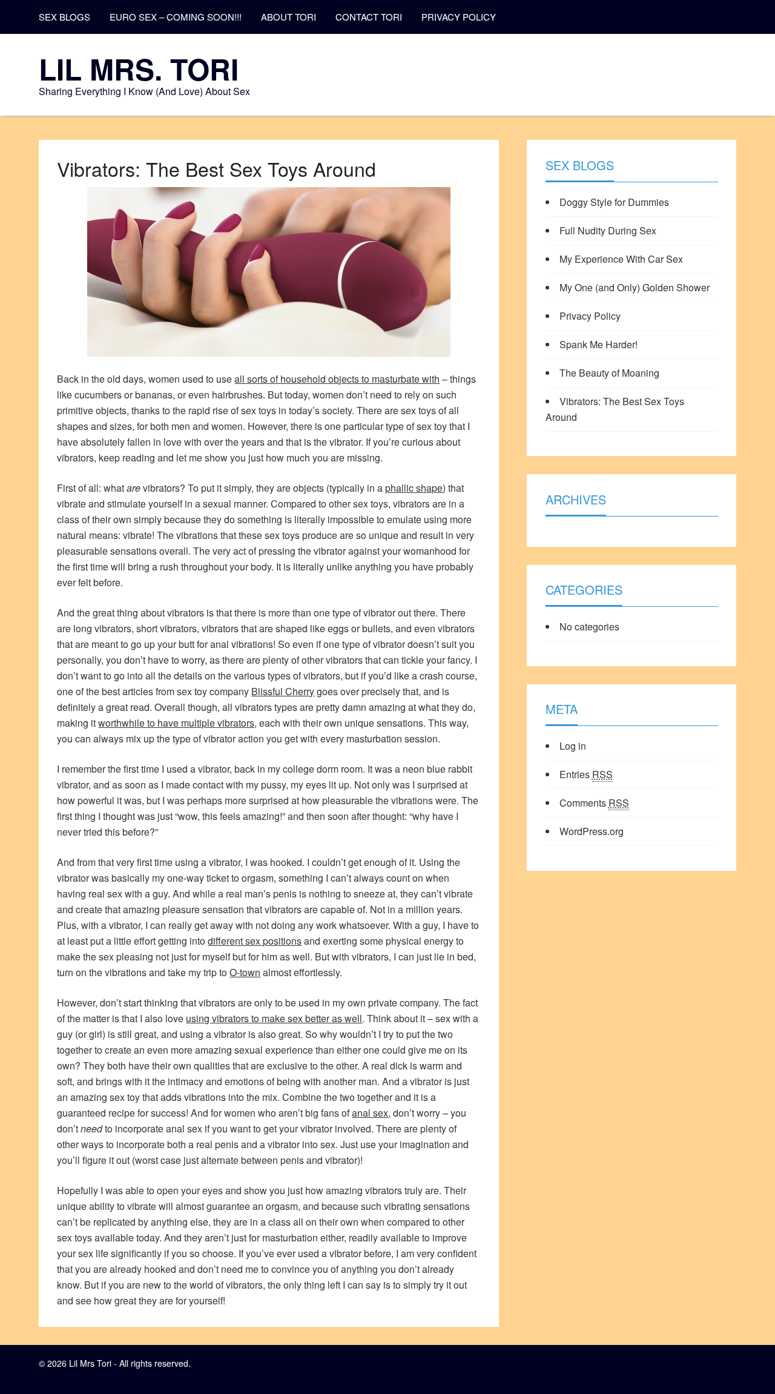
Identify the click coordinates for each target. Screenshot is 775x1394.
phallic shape (414, 488)
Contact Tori (368, 16)
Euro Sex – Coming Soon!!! (176, 16)
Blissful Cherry (282, 691)
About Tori (288, 16)
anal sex (370, 1113)
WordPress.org (591, 831)
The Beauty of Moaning (609, 373)
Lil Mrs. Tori (139, 69)
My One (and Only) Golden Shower (634, 287)
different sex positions (255, 941)
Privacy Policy (458, 16)
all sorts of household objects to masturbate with (337, 379)
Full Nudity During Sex (607, 230)
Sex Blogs (64, 16)
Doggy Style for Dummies (614, 202)
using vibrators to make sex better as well (274, 1018)
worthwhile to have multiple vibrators (176, 723)
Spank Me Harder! (598, 344)
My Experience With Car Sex (621, 259)
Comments (594, 803)
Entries (586, 774)
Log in (572, 746)
